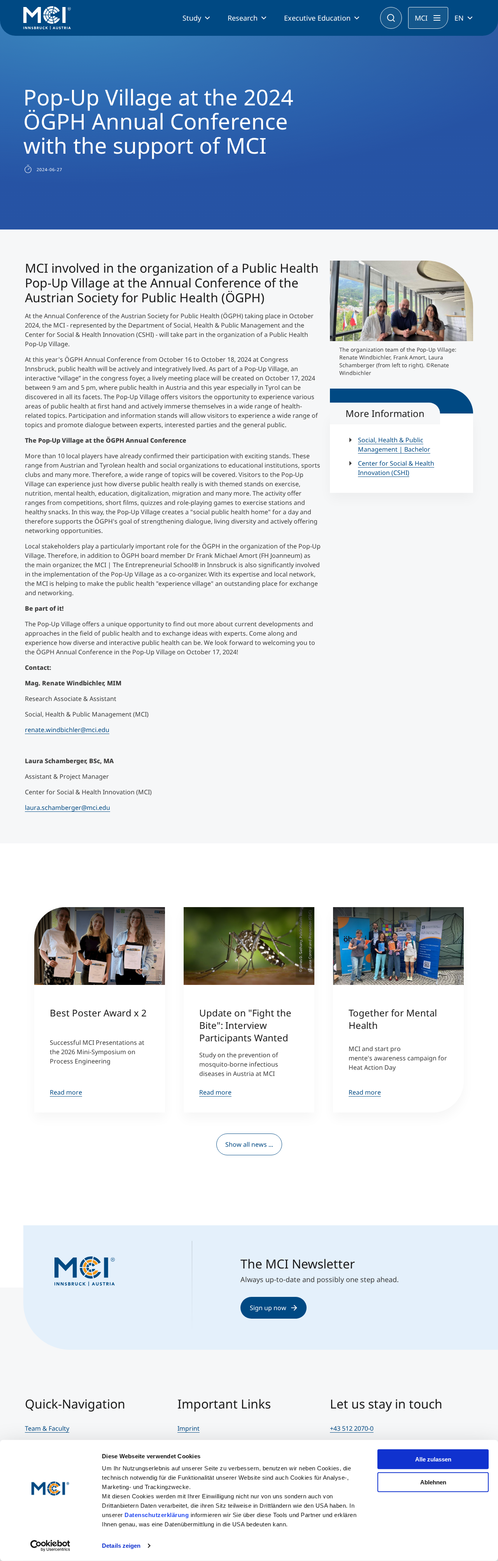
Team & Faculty (47, 1428)
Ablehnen (433, 1482)
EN (459, 18)
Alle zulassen (433, 1459)
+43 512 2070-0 (352, 1428)
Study (191, 18)
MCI (421, 18)
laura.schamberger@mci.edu (67, 807)
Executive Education (317, 18)
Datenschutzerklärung (156, 1515)
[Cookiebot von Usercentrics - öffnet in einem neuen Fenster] (50, 1546)
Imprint (188, 1428)
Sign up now (268, 1307)
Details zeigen (121, 1545)
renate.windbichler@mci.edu (67, 729)
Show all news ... (249, 1144)
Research (243, 18)
